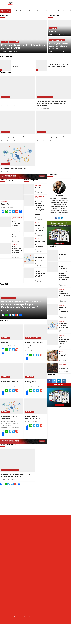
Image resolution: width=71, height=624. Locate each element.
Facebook (56, 218)
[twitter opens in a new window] (54, 381)
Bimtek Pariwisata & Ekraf (57, 40)
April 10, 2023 (65, 360)
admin (51, 34)
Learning (61, 351)
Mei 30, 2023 (10, 171)
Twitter (59, 218)
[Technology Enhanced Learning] (52, 355)
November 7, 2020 (12, 51)
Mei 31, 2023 (58, 51)
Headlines (4, 41)
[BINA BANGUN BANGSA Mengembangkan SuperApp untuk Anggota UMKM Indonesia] (17, 460)
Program (15, 469)
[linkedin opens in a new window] (59, 381)
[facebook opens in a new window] (49, 381)
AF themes (59, 195)
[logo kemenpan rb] (35, 512)
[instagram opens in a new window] (64, 381)
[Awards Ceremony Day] (52, 368)
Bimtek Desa (53, 28)
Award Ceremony (63, 364)
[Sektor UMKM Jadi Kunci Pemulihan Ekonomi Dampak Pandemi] (23, 36)
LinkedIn (62, 218)
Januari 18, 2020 (11, 479)
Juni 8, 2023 (58, 34)
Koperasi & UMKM (14, 41)
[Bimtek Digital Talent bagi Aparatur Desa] (17, 154)
